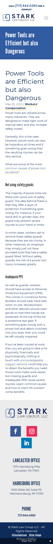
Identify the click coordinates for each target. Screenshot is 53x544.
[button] (46, 18)
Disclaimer (19, 535)
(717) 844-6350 (26, 6)
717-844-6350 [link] (26, 515)
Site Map (35, 535)
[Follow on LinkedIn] (26, 443)
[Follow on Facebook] (15, 431)
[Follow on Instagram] (31, 431)
